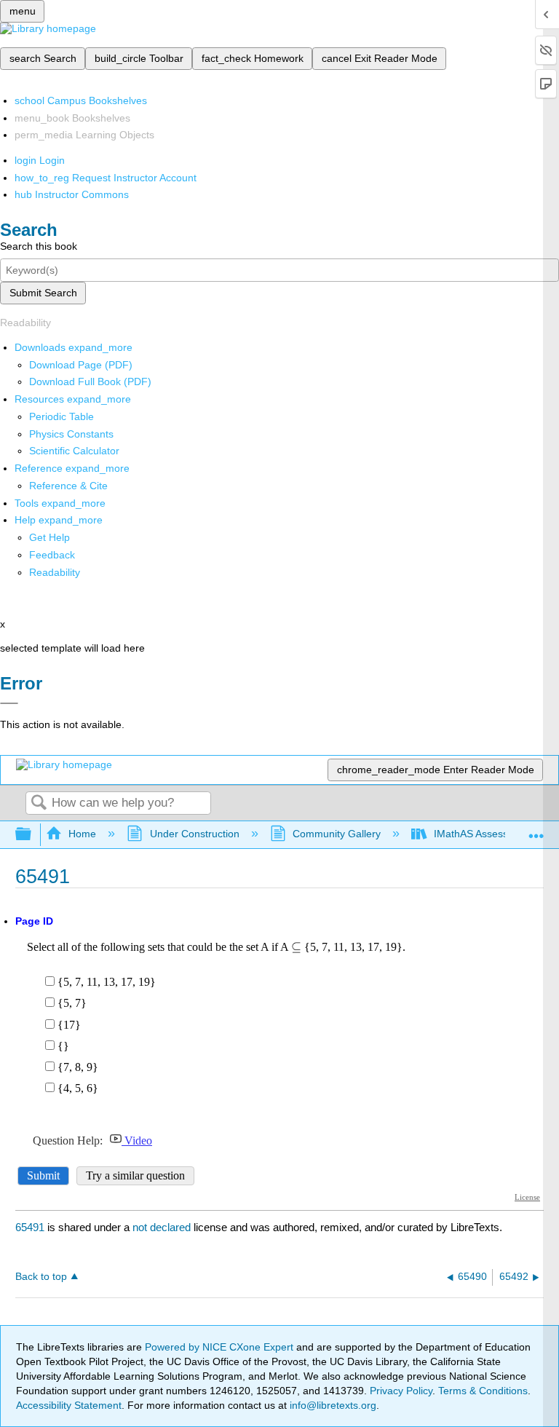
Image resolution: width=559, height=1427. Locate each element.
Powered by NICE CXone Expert (220, 1347)
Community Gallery (337, 833)
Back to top (41, 1276)
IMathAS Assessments (485, 833)
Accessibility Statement (69, 1405)
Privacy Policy (401, 1390)
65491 (29, 1227)
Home (82, 833)
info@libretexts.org (331, 1405)
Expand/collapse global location (536, 830)
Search (38, 803)
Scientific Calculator (74, 450)
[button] (52, 555)
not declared (163, 1227)
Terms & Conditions (483, 1390)
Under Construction (194, 833)
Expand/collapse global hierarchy (32, 835)
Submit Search (43, 293)
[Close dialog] (9, 703)
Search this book (38, 246)
